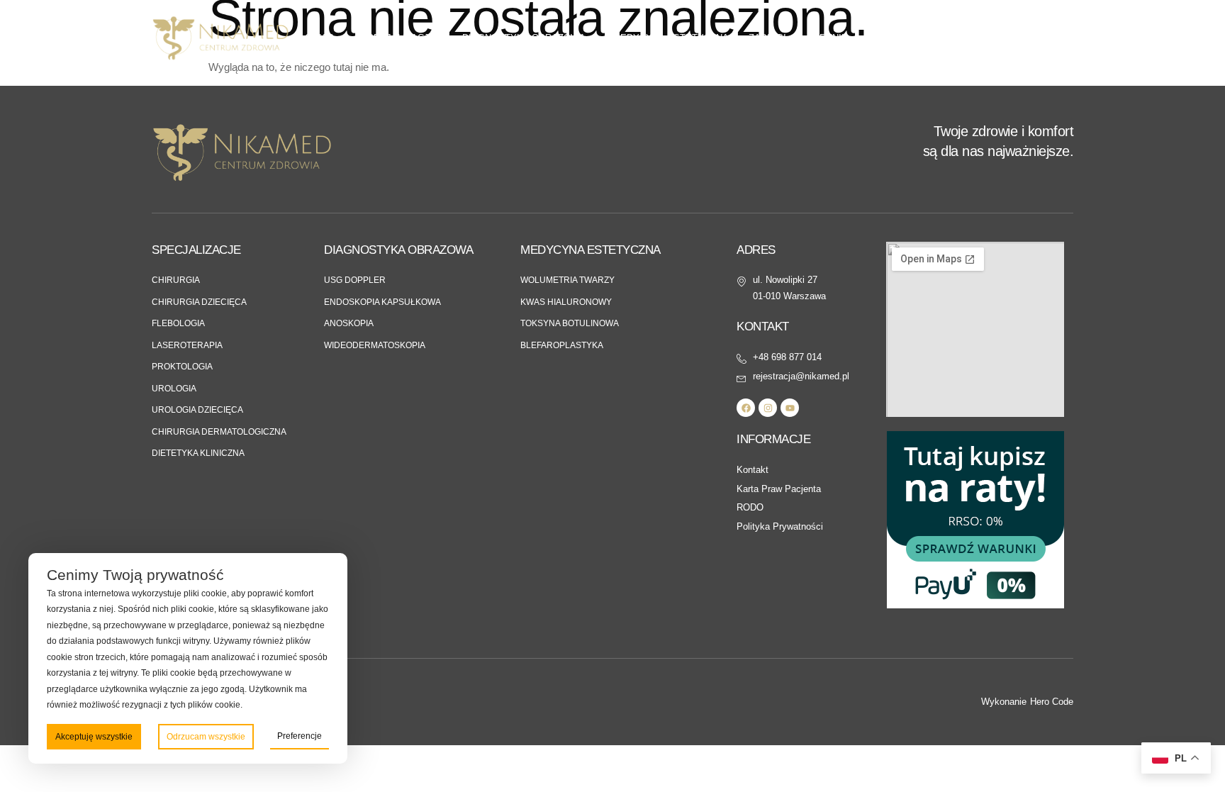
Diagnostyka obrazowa (524, 38)
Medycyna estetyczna (670, 38)
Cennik (830, 38)
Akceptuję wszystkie (94, 737)
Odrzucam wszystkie (206, 737)
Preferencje (299, 736)
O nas (319, 38)
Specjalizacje (398, 38)
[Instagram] (768, 407)
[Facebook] (746, 407)
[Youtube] (790, 407)
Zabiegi (767, 38)
